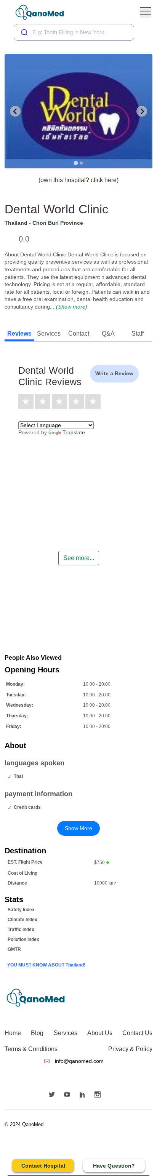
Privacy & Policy (130, 1049)
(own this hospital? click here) (78, 180)
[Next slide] (141, 111)
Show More (78, 828)
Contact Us (137, 1033)
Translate (73, 432)
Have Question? (114, 1166)
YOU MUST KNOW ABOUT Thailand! (46, 965)
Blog (37, 1033)
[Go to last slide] (15, 111)
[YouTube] (69, 1095)
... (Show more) (68, 307)
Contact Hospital (43, 1166)
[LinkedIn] (84, 1095)
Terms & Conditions (31, 1049)
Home (13, 1033)
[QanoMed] (45, 12)
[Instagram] (99, 1095)
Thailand (16, 223)
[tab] (76, 163)
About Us (99, 1033)
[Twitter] (54, 1095)
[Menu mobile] (145, 12)
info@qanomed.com (78, 1061)
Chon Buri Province (57, 223)
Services (65, 1033)
